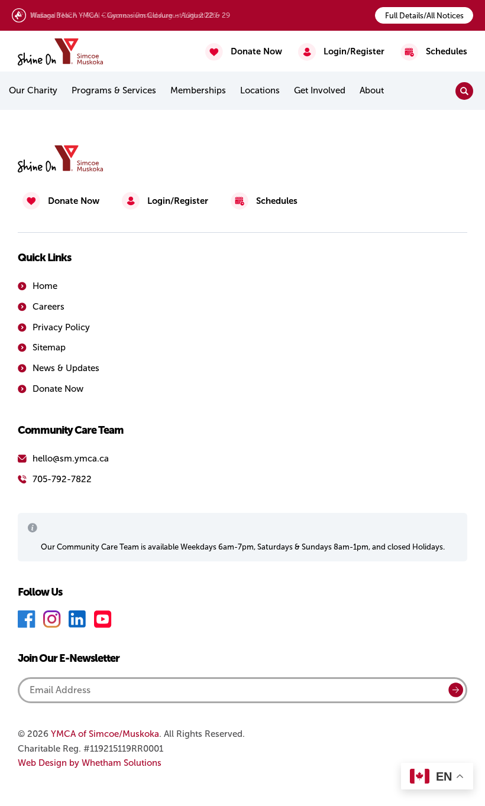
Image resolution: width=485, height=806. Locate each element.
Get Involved (319, 90)
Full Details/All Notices (424, 15)
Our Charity (33, 90)
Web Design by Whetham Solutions (89, 763)
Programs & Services (114, 90)
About (372, 90)
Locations (260, 90)
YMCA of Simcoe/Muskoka (105, 734)
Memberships (198, 90)
